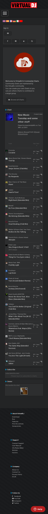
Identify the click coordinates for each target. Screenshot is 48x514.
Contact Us (16, 472)
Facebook (17, 496)
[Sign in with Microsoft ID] (15, 41)
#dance (20, 132)
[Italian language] (17, 21)
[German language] (14, 21)
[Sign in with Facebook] (7, 41)
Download (15, 417)
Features (15, 421)
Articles (15, 450)
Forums (15, 453)
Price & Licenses (17, 424)
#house (26, 132)
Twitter (16, 503)
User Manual (16, 446)
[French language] (10, 21)
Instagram (17, 501)
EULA (14, 477)
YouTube (17, 498)
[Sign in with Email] (8, 33)
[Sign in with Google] (32, 41)
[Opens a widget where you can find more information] (38, 509)
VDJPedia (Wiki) (17, 448)
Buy (13, 419)
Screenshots (16, 426)
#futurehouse (23, 134)
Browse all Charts (17, 100)
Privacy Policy (17, 474)
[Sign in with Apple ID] (23, 41)
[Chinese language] (21, 21)
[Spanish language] (7, 21)
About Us (15, 470)
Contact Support (18, 443)
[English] (4, 21)
